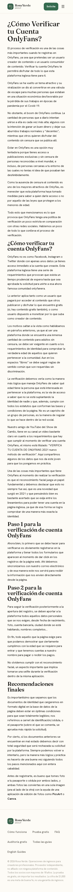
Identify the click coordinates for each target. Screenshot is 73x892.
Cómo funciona (17, 832)
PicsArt (57, 794)
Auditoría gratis (17, 842)
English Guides (16, 851)
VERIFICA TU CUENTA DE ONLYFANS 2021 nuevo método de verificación (34, 449)
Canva (11, 799)
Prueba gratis (40, 832)
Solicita (51, 6)
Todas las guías (42, 842)
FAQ (57, 832)
